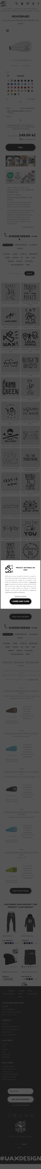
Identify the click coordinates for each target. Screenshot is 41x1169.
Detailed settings (21, 596)
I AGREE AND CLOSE (20, 601)
